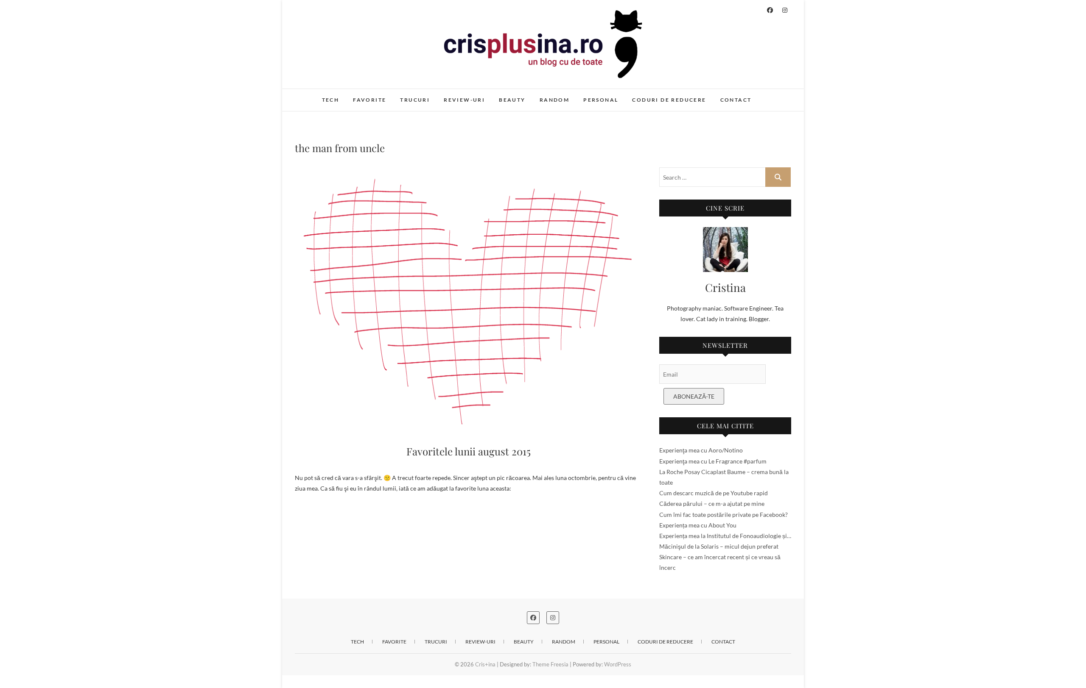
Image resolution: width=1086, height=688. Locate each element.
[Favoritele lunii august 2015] (468, 300)
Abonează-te (693, 396)
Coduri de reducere (669, 100)
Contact (736, 100)
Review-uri (464, 100)
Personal (600, 100)
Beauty (512, 100)
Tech (330, 100)
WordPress (617, 664)
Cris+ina (314, 95)
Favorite (369, 100)
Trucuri (415, 100)
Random (554, 100)
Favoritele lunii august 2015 (468, 451)
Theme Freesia (550, 664)
